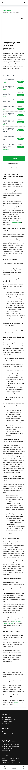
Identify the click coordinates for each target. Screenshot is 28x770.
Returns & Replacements (8, 719)
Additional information (14, 163)
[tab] (14, 158)
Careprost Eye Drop (7, 748)
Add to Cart (20, 81)
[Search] (25, 2)
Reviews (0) (14, 168)
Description (14, 158)
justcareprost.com (16, 222)
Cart (3, 736)
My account (5, 732)
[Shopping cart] (24, 2)
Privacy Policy (5, 723)
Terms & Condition (7, 717)
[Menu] (2, 2)
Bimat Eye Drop (6, 750)
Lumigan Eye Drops (8, 623)
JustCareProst (17, 702)
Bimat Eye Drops (16, 621)
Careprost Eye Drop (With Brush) (10, 744)
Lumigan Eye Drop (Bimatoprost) (10, 746)
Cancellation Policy (7, 721)
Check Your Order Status (8, 734)
